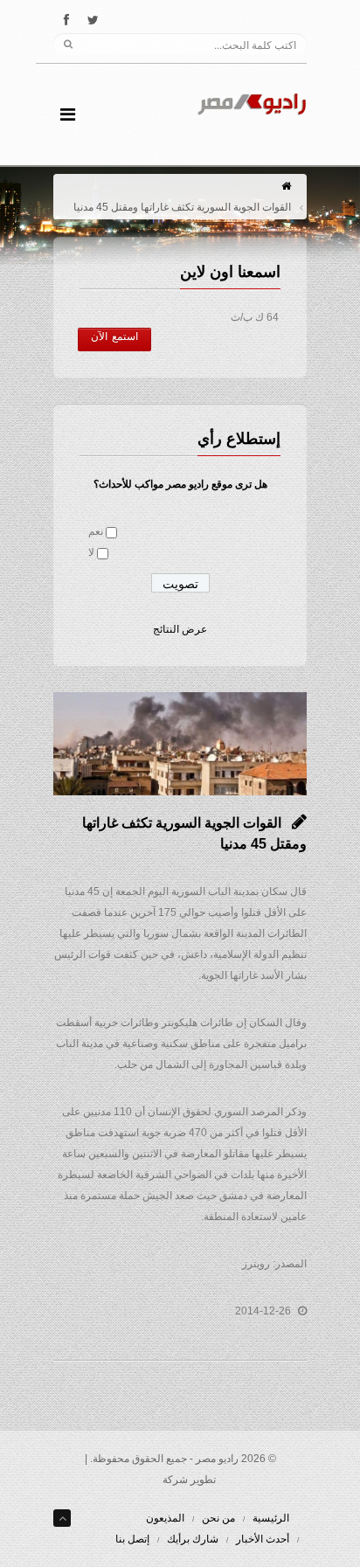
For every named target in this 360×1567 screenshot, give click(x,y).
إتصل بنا (132, 1539)
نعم (95, 531)
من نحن (218, 1518)
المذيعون (165, 1518)
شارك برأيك (192, 1539)
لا (91, 552)
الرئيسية (271, 1518)
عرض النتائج (180, 629)
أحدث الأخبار (262, 1539)
